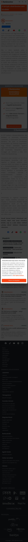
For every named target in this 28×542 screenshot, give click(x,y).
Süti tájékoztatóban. (18, 275)
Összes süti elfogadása (14, 280)
